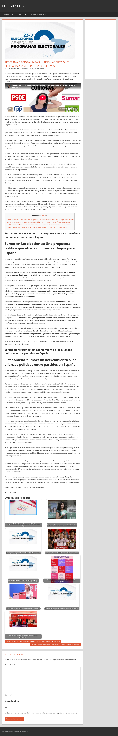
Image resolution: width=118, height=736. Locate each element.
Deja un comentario (38, 69)
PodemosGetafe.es (17, 5)
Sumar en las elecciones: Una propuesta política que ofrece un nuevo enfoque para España (41, 220)
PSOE (14, 14)
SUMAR (6, 14)
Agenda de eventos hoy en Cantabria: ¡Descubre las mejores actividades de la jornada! (33, 641)
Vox (26, 14)
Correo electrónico (12, 701)
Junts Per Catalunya (38, 14)
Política (25, 69)
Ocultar (44, 215)
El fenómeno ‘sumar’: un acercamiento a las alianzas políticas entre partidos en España (39, 225)
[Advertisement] (100, 48)
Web (6, 707)
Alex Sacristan (15, 69)
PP (20, 14)
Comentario (10, 665)
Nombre (8, 695)
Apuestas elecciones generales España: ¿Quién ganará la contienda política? (55, 645)
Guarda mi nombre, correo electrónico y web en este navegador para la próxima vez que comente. (42, 713)
